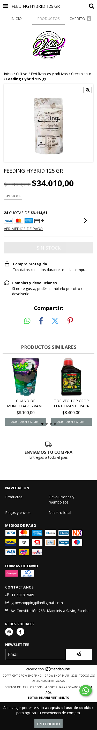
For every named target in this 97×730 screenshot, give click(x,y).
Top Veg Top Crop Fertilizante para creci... (71, 403)
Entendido (48, 723)
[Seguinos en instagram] (9, 632)
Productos (14, 496)
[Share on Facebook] (41, 321)
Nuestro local (60, 512)
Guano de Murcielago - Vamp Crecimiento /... (25, 403)
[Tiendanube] (48, 670)
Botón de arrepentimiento (48, 697)
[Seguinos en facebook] (20, 632)
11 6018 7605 (22, 594)
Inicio (8, 73)
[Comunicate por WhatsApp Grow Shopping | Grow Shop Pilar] (85, 690)
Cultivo (21, 73)
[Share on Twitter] (55, 321)
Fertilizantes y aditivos (49, 73)
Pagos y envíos (18, 512)
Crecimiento (81, 73)
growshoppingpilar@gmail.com (37, 602)
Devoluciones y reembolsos (61, 499)
